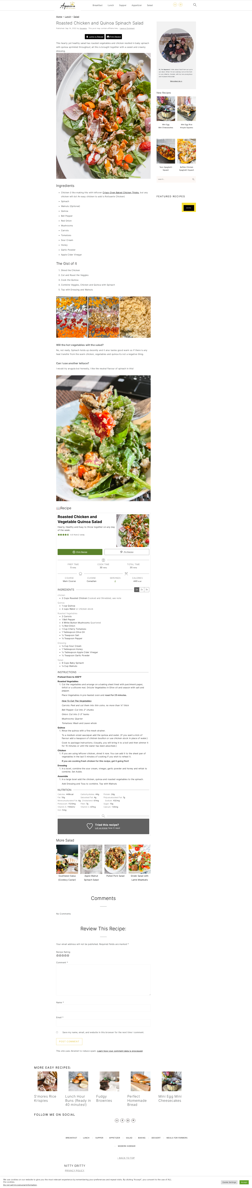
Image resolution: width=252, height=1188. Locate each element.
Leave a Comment (127, 28)
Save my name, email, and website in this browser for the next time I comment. (103, 1032)
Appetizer (137, 5)
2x (142, 589)
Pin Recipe (128, 552)
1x (137, 589)
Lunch (111, 5)
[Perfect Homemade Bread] (140, 1081)
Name (60, 1002)
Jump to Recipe (95, 37)
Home (59, 16)
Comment (62, 962)
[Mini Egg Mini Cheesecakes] (171, 1081)
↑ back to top (126, 1158)
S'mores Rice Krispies (45, 1098)
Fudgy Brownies (104, 1098)
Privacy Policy (74, 1171)
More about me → (176, 81)
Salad (150, 5)
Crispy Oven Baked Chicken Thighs (121, 192)
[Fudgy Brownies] (109, 1081)
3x (147, 589)
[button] (59, 534)
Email (60, 1017)
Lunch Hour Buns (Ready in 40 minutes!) (78, 1100)
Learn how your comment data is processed (120, 1051)
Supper (123, 5)
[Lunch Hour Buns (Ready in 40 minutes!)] (78, 1081)
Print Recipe (115, 37)
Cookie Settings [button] (229, 1182)
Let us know (101, 828)
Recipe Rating (63, 952)
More (188, 208)
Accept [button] (244, 1182)
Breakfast (98, 5)
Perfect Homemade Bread (137, 1100)
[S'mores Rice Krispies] (47, 1081)
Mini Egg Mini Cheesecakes (170, 1098)
